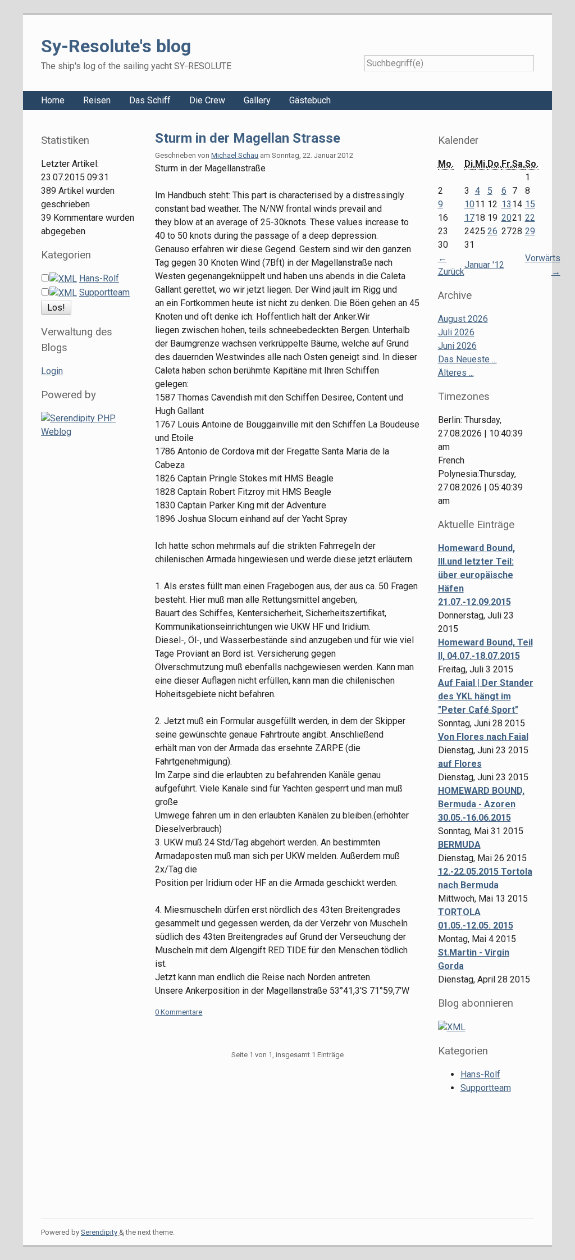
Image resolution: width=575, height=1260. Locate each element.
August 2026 (463, 318)
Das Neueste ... (467, 359)
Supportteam (104, 292)
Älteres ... (456, 372)
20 (506, 217)
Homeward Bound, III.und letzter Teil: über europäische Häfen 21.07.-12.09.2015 (476, 575)
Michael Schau (234, 155)
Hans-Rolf (99, 278)
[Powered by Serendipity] (89, 424)
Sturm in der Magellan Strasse (247, 138)
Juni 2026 (457, 345)
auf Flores (460, 763)
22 (530, 217)
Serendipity (99, 1232)
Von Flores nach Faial (483, 736)
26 (492, 231)
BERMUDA (459, 844)
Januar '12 (484, 265)
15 (530, 204)
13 (506, 204)
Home (53, 100)
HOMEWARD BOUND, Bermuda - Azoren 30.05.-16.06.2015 (481, 804)
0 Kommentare (178, 1012)
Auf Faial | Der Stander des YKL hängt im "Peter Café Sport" (485, 696)
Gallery (257, 100)
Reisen (97, 100)
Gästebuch (310, 100)
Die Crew (207, 100)
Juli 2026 (456, 332)
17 (469, 217)
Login (52, 371)
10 (469, 204)
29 (530, 231)
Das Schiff (150, 100)
